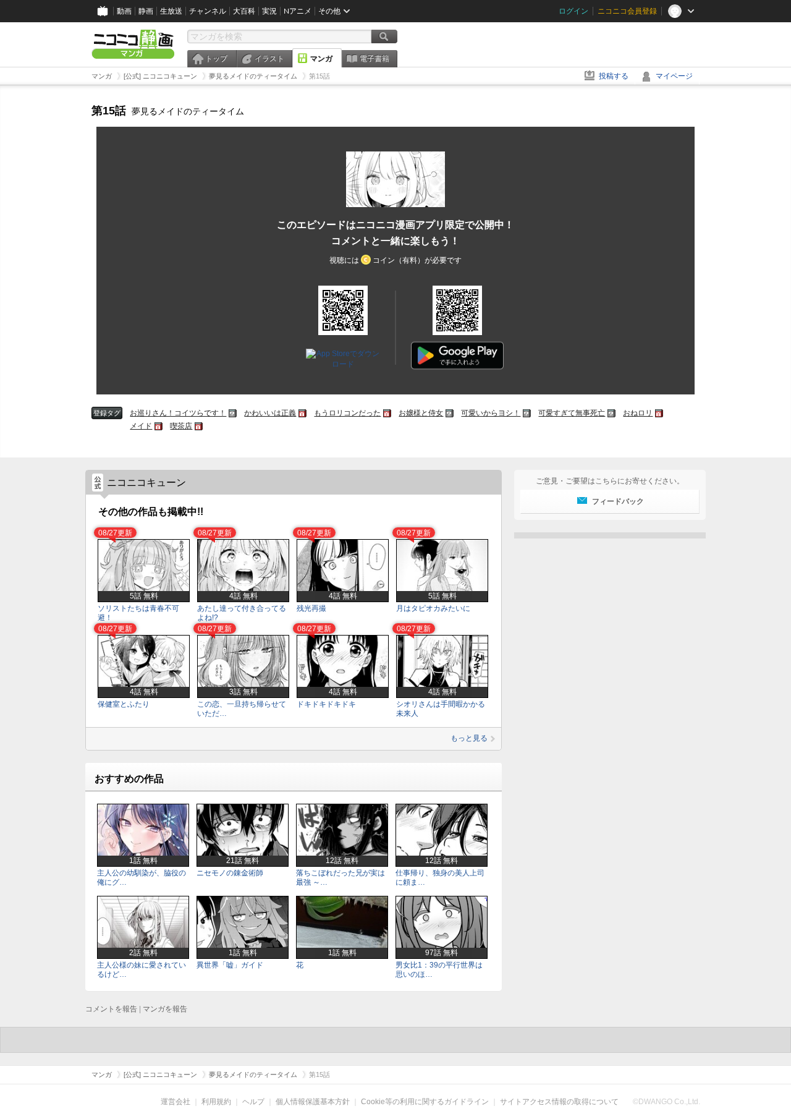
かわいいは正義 (270, 413)
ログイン (573, 11)
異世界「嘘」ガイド (230, 965)
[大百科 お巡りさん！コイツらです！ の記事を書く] (233, 413)
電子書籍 (374, 58)
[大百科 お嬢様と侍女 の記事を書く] (450, 413)
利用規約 (216, 1101)
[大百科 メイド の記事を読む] (158, 426)
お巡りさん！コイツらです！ (178, 413)
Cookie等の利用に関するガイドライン (425, 1101)
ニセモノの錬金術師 (230, 873)
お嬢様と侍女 (421, 413)
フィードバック (618, 501)
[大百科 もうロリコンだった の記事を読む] (387, 413)
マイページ (674, 76)
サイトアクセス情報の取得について (559, 1101)
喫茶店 (181, 426)
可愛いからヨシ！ (490, 413)
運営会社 (175, 1101)
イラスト (269, 58)
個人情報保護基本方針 (313, 1101)
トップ (216, 58)
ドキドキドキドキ (326, 704)
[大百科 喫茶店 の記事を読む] (199, 426)
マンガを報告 (165, 1009)
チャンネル (207, 11)
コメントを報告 (111, 1009)
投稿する (613, 76)
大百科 (244, 11)
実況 (269, 11)
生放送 (171, 11)
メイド (141, 426)
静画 (145, 11)
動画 (124, 11)
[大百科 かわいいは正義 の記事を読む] (302, 413)
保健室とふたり (124, 704)
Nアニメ (297, 11)
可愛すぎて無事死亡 (571, 413)
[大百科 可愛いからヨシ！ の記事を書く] (527, 413)
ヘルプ (253, 1101)
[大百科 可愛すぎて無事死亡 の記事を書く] (611, 413)
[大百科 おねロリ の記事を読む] (659, 413)
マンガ (321, 58)
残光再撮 (311, 608)
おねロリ (638, 413)
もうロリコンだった (347, 413)
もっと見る (469, 738)
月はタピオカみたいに (433, 608)
